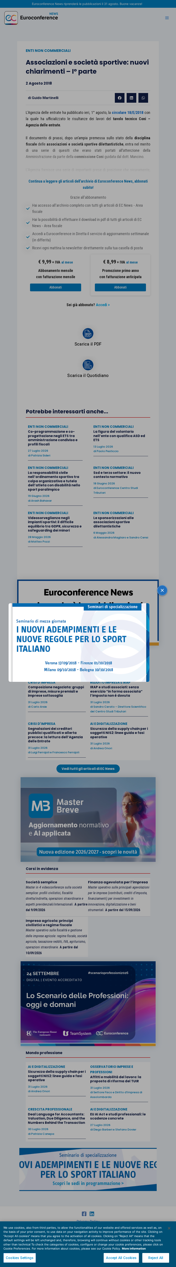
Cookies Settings (19, 1258)
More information (134, 1248)
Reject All (155, 1258)
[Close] (169, 1228)
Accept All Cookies (121, 1258)
